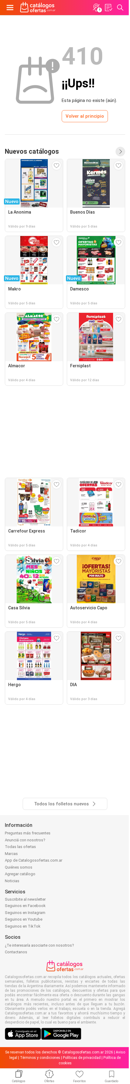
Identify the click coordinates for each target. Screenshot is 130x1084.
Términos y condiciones (40, 1058)
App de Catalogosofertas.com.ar (33, 860)
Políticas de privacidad (82, 1058)
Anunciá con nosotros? (25, 840)
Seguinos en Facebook (25, 905)
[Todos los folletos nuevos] (120, 151)
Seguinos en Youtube (23, 919)
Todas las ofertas (20, 846)
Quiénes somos (18, 867)
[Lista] (108, 7)
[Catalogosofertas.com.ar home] (38, 7)
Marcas (11, 853)
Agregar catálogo (20, 874)
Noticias (12, 881)
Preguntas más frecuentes (27, 833)
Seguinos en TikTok (23, 926)
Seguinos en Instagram (25, 912)
